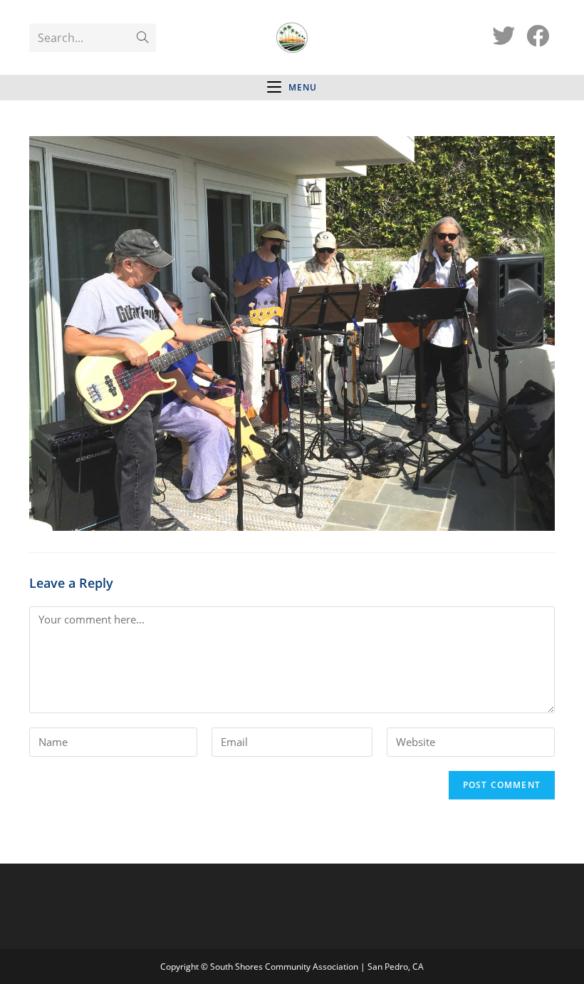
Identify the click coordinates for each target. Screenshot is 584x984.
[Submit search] (142, 38)
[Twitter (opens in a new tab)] (503, 35)
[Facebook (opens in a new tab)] (538, 35)
